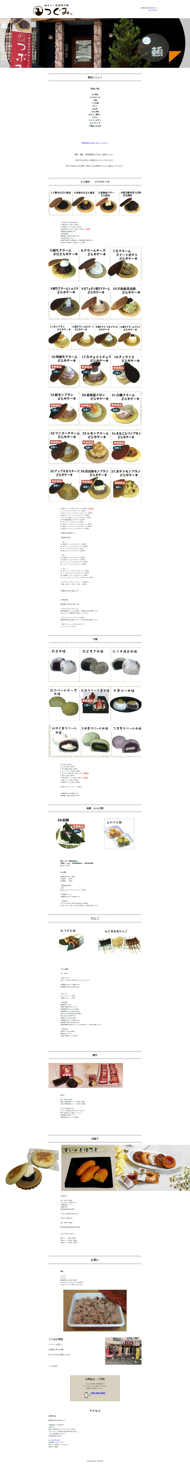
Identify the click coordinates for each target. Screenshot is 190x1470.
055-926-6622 (152, 10)
